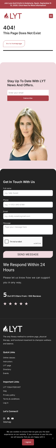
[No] (52, 438)
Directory (7, 369)
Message (7, 223)
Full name (7, 188)
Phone (5, 200)
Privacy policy (9, 395)
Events (6, 373)
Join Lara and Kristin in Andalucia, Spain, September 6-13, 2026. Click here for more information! (28, 4)
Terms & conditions (11, 399)
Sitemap (7, 422)
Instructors (7, 361)
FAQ (5, 391)
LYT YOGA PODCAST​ (12, 387)
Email (5, 211)
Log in (5, 403)
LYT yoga (7, 365)
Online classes (9, 357)
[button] (51, 16)
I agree (28, 442)
